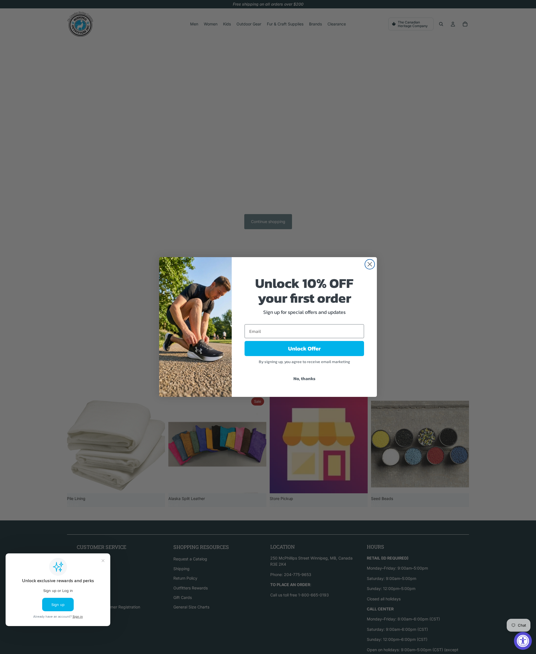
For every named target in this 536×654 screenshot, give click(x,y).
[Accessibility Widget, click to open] (523, 641)
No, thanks (304, 378)
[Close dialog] (370, 264)
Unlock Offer (304, 348)
